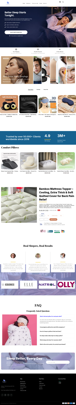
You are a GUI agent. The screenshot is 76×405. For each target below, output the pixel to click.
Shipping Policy (23, 383)
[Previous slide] (3, 284)
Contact (40, 3)
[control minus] (40, 219)
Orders (60, 382)
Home (24, 3)
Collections (28, 3)
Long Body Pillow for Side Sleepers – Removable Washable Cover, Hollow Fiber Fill (47, 171)
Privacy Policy (22, 385)
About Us (45, 3)
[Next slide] (73, 284)
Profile (60, 383)
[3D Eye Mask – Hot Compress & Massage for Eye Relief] (28, 104)
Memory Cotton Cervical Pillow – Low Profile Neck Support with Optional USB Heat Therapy (66, 171)
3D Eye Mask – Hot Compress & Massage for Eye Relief (28, 114)
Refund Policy (22, 381)
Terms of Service (23, 386)
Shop (60, 381)
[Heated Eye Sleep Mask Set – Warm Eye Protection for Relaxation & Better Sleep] (48, 104)
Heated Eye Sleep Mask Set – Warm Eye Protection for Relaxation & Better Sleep (48, 114)
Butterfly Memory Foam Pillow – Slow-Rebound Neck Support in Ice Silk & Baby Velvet (10, 171)
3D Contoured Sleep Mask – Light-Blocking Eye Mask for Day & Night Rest (9, 114)
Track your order (35, 3)
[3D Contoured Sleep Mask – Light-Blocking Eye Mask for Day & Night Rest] (9, 104)
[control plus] (47, 219)
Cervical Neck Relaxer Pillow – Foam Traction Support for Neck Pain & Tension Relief (28, 171)
